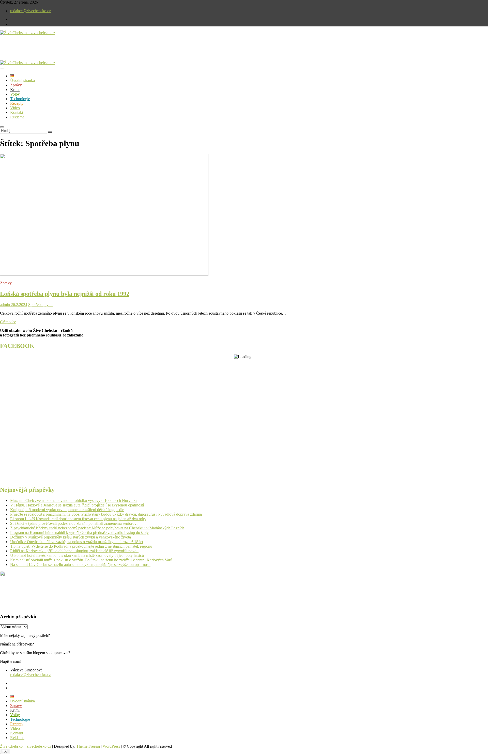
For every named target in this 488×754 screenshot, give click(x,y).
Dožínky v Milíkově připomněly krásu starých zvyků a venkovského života (70, 537)
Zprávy (16, 85)
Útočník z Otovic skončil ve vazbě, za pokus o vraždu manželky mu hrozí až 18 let (76, 542)
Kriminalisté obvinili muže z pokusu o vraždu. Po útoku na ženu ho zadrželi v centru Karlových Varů (91, 560)
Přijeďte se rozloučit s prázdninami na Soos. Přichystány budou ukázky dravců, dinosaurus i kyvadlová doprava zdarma (106, 514)
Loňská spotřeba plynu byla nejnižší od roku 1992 (64, 293)
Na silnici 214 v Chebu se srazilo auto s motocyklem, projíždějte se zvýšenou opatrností (80, 564)
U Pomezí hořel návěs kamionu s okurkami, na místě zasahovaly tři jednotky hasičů (77, 555)
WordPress (111, 746)
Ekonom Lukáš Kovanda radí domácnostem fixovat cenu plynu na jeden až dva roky (78, 519)
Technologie (20, 99)
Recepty (16, 103)
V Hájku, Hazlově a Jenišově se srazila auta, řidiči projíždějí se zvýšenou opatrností (77, 505)
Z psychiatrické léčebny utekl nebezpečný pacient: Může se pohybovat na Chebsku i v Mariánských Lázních (97, 528)
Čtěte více (8, 322)
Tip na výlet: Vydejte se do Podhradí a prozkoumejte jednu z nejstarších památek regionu (81, 546)
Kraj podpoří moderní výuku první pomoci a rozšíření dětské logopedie (67, 509)
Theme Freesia (88, 746)
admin (5, 304)
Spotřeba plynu (40, 304)
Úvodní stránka (22, 80)
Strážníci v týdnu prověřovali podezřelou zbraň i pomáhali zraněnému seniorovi (74, 523)
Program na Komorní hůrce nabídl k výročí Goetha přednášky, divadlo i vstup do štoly (79, 532)
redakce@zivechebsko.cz (30, 11)
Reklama (17, 117)
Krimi (15, 89)
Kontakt (16, 112)
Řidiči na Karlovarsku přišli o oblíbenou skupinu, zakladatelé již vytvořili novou (74, 551)
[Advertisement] (59, 51)
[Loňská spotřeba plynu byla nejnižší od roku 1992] (104, 274)
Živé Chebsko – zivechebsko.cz (25, 746)
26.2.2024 (18, 304)
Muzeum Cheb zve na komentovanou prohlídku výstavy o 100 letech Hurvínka (73, 500)
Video (15, 108)
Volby (15, 94)
